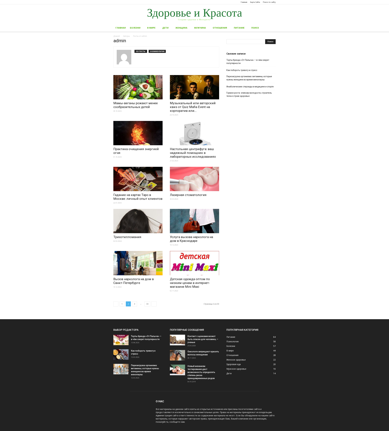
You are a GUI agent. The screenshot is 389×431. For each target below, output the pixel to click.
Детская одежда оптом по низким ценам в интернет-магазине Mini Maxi (190, 282)
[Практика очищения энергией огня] (138, 133)
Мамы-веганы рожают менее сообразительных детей (135, 105)
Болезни (135, 27)
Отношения (220, 27)
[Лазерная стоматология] (194, 179)
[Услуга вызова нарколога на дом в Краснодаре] (194, 221)
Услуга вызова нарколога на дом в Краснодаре (191, 239)
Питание (239, 27)
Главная (244, 2)
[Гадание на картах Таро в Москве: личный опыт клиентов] (138, 179)
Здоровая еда (233, 364)
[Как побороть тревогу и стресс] (121, 354)
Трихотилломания (127, 237)
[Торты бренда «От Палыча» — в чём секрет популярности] (121, 340)
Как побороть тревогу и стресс (241, 70)
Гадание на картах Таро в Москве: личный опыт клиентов (137, 197)
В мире (151, 27)
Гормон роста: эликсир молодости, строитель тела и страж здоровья (249, 94)
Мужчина (200, 27)
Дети (165, 27)
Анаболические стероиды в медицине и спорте (250, 86)
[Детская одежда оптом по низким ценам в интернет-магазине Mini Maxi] (194, 263)
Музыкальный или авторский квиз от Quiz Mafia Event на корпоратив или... (193, 107)
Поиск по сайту (269, 2)
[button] (272, 28)
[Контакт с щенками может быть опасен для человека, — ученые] (177, 340)
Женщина (181, 27)
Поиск (255, 27)
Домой (116, 36)
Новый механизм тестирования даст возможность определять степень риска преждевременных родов (201, 372)
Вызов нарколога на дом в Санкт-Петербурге (133, 281)
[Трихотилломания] (138, 221)
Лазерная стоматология (188, 195)
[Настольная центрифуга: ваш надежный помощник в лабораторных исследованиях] (194, 133)
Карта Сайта (255, 2)
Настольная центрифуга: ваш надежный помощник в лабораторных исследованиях (193, 152)
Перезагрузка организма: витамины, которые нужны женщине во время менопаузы (249, 78)
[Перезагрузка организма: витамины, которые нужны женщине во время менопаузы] (121, 369)
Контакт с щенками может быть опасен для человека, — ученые (203, 339)
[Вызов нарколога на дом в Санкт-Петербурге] (138, 263)
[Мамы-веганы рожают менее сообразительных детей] (138, 87)
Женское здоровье (236, 359)
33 (147, 304)
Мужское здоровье (236, 368)
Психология (232, 341)
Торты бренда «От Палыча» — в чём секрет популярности (247, 61)
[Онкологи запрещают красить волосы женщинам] (177, 355)
